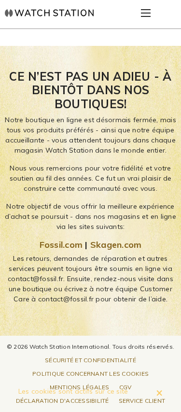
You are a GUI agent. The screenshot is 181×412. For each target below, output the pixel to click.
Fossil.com (61, 244)
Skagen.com (116, 244)
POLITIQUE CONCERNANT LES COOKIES (90, 373)
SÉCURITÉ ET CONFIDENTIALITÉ (90, 360)
